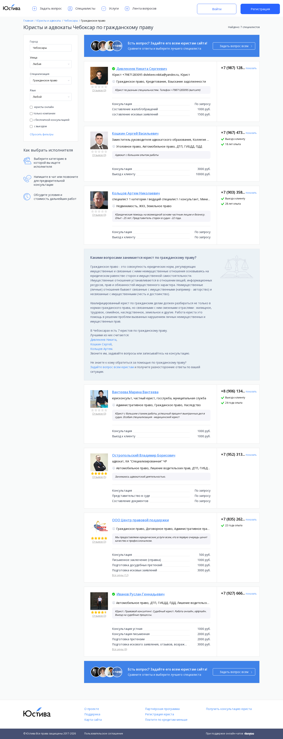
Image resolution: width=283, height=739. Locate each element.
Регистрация (260, 9)
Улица (33, 57)
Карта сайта (93, 720)
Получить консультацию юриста (229, 709)
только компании (44, 113)
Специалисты (85, 8)
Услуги (114, 8)
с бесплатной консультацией (51, 120)
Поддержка (92, 714)
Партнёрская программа (162, 709)
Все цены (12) (120, 575)
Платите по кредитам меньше (166, 720)
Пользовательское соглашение (103, 733)
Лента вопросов (144, 8)
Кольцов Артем (101, 349)
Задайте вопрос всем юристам (112, 367)
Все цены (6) (119, 649)
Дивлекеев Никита (103, 340)
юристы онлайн (44, 107)
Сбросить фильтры (41, 134)
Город (33, 41)
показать (251, 68)
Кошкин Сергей (101, 344)
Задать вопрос (51, 8)
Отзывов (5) (99, 477)
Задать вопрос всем (234, 46)
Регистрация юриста (159, 714)
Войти (216, 9)
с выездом (40, 126)
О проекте (91, 709)
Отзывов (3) (99, 542)
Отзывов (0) (99, 90)
